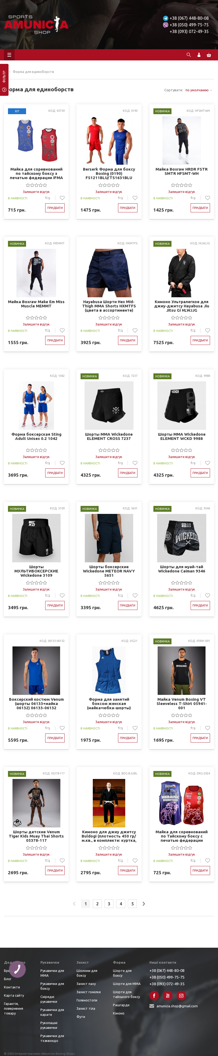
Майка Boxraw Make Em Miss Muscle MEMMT (36, 304)
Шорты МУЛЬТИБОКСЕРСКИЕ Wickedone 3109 (36, 571)
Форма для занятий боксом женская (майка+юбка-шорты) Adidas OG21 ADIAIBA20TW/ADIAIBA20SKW (109, 703)
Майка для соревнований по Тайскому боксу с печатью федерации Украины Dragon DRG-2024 (182, 836)
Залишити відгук (36, 191)
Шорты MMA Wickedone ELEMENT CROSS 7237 (109, 436)
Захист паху (86, 983)
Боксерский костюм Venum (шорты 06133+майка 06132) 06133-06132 (36, 703)
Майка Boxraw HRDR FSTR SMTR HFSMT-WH (182, 171)
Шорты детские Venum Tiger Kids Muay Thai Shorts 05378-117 (36, 836)
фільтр (4, 78)
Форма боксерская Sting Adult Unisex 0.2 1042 (36, 436)
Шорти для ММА (127, 983)
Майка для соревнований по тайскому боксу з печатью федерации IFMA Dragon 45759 (36, 173)
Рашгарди (121, 1005)
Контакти (12, 987)
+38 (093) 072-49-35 (189, 31)
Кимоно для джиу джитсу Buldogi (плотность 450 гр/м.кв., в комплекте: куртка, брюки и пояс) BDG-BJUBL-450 (109, 836)
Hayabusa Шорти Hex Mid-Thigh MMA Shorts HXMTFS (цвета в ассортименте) (109, 306)
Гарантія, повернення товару (13, 1008)
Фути (81, 1016)
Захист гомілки (89, 992)
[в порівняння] (50, 198)
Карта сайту (14, 995)
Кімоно (118, 1013)
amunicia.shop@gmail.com (177, 1006)
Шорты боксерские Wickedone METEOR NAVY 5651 (109, 571)
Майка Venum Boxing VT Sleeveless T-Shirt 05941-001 (182, 703)
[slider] (36, 185)
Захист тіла (86, 1008)
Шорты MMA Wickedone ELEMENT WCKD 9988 (182, 436)
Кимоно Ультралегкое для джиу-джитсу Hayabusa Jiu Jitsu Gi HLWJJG (181, 306)
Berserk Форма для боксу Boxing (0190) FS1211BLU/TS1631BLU (109, 173)
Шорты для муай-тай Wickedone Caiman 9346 (181, 569)
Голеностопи (87, 1000)
